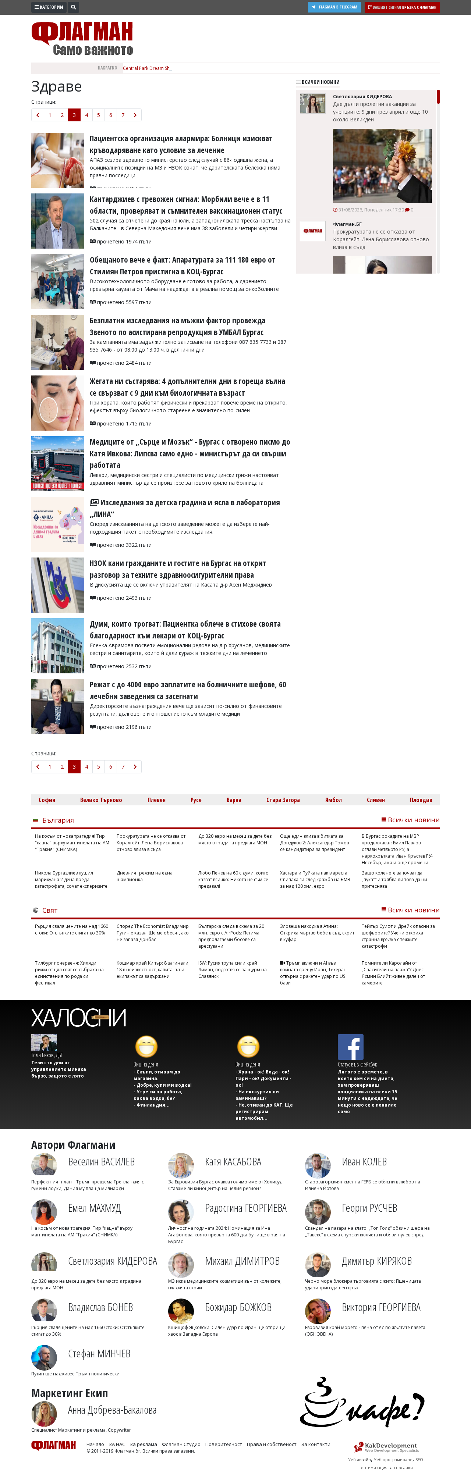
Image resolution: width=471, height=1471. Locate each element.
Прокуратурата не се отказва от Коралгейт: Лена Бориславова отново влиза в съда (381, 239)
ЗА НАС (117, 1444)
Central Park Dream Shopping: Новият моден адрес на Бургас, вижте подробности (212, 68)
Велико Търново (101, 800)
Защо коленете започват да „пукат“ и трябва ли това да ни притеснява (394, 879)
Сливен (376, 800)
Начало (95, 1444)
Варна (234, 800)
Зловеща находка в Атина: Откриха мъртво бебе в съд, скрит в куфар (317, 933)
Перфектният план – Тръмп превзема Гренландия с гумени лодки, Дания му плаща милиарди (87, 1185)
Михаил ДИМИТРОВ (242, 1260)
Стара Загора (283, 800)
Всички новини (320, 81)
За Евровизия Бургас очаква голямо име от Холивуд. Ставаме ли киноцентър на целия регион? (225, 1185)
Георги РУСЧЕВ (369, 1207)
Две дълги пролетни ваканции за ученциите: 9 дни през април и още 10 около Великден (380, 111)
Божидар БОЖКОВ (238, 1306)
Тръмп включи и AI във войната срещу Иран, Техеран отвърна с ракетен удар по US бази (313, 973)
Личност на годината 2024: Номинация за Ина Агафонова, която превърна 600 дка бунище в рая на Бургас (226, 1234)
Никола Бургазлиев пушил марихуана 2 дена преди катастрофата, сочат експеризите (71, 879)
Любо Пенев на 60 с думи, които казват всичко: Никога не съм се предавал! (233, 879)
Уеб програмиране (393, 1459)
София (47, 800)
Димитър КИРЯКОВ (377, 1260)
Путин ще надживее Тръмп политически (75, 1374)
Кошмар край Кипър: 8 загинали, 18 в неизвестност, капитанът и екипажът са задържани (153, 969)
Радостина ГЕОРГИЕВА (246, 1207)
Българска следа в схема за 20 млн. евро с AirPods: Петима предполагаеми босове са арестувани (231, 936)
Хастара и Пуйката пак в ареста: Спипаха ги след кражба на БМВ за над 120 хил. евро (315, 879)
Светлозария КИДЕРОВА (112, 1260)
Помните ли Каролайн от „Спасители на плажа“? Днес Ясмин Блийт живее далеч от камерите (393, 973)
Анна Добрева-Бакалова (112, 1409)
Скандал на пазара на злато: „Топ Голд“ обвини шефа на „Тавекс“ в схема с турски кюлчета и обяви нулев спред (367, 1231)
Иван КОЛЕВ (364, 1161)
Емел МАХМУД (94, 1207)
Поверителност (223, 1444)
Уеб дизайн (359, 1459)
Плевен (157, 800)
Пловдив (421, 800)
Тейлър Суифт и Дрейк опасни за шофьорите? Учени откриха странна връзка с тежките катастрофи (398, 936)
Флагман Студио (181, 1444)
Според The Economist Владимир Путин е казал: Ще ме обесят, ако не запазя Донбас (153, 933)
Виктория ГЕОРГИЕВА (381, 1306)
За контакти (315, 1444)
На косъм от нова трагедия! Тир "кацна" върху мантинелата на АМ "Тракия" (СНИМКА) (72, 842)
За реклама (143, 1444)
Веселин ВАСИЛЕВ (101, 1161)
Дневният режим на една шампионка (145, 876)
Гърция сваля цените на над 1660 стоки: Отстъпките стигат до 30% (71, 929)
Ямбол (333, 800)
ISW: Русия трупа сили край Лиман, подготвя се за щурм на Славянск (232, 969)
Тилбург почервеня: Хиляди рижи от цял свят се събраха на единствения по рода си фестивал (69, 973)
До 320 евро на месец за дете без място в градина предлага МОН (235, 839)
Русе (196, 800)
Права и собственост (272, 1444)
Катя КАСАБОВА (233, 1161)
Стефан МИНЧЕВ (99, 1353)
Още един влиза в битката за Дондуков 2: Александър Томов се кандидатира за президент (314, 842)
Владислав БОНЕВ (100, 1306)
